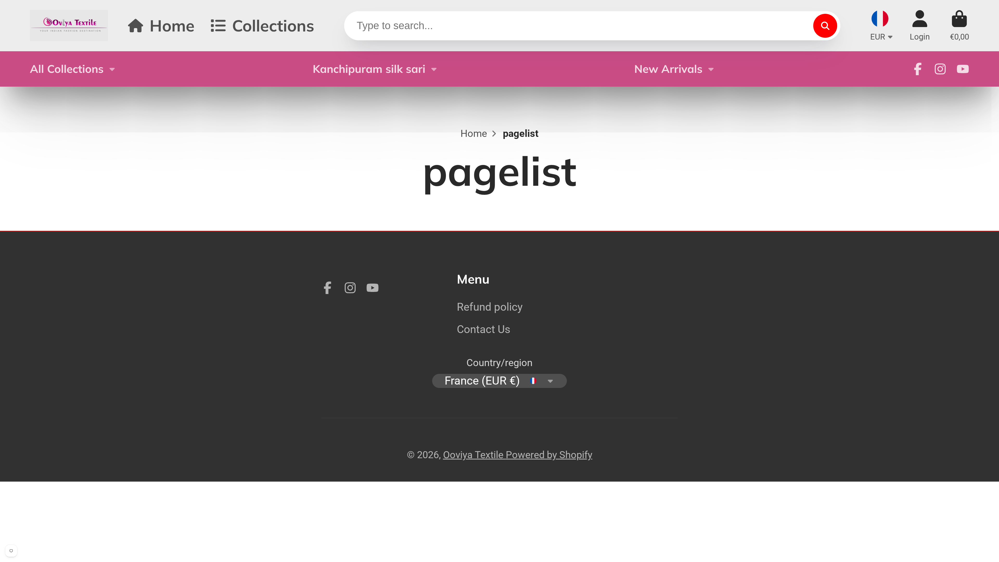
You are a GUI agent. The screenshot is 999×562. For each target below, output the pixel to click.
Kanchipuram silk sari (369, 69)
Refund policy (490, 307)
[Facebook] (918, 69)
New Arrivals (668, 69)
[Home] (69, 25)
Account (920, 25)
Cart (959, 25)
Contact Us (483, 329)
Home (172, 25)
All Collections (67, 69)
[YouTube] (963, 69)
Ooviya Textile (474, 455)
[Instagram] (940, 69)
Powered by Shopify (549, 455)
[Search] (825, 26)
